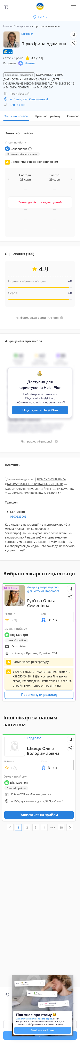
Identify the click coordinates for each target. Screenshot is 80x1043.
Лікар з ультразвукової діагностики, (43, 589)
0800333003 (18, 105)
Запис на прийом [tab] (16, 116)
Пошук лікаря (23, 26)
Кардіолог (27, 33)
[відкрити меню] (73, 7)
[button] (73, 43)
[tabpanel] (40, 345)
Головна (8, 26)
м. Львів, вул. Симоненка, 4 (29, 99)
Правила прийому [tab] (48, 116)
